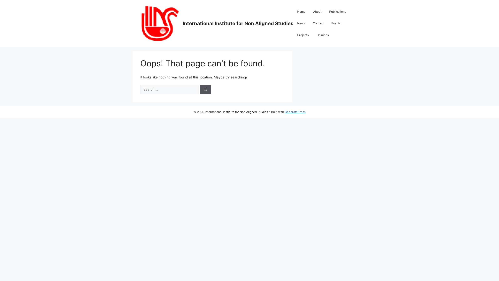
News (301, 23)
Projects (303, 35)
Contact (318, 23)
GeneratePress (295, 112)
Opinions (323, 35)
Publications (337, 11)
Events (336, 23)
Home (301, 11)
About (317, 11)
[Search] (205, 89)
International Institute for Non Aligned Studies (238, 23)
